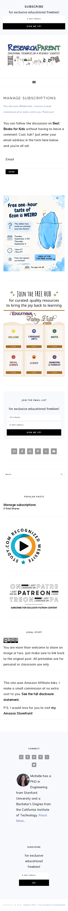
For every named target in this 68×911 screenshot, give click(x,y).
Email (10, 159)
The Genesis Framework (52, 905)
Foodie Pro (29, 905)
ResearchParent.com (34, 55)
